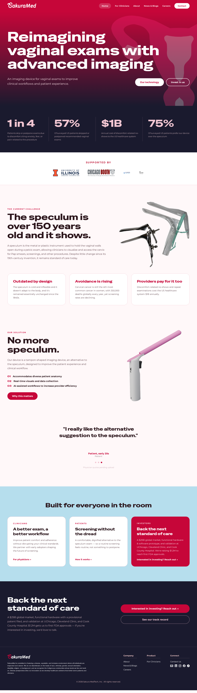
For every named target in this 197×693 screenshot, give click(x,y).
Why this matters (22, 396)
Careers (166, 6)
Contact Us (175, 661)
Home (105, 6)
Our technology (149, 82)
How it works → (83, 559)
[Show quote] (95, 462)
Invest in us (178, 82)
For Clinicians (122, 6)
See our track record (155, 619)
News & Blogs (151, 6)
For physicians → (22, 559)
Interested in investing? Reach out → (157, 559)
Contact (182, 6)
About (136, 6)
